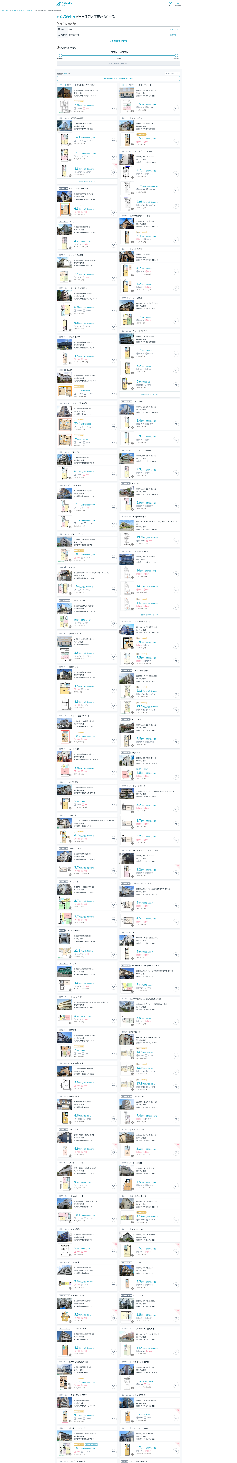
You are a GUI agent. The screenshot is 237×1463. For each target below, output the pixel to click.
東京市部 (22, 10)
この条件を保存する (120, 41)
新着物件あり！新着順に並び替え (120, 78)
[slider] (60, 55)
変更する (173, 29)
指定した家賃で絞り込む (118, 63)
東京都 (14, 10)
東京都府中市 (66, 16)
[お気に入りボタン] (114, 109)
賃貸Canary (5, 10)
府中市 (29, 10)
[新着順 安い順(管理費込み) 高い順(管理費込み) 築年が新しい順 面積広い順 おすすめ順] (172, 73)
